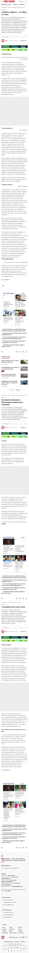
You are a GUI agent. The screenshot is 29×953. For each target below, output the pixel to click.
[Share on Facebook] (8, 950)
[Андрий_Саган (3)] (6, 53)
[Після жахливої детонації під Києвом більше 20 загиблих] (24, 376)
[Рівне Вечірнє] (11, 1)
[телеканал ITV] (2, 371)
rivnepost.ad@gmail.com (17, 886)
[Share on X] (11, 950)
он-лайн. (3, 523)
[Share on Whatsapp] (14, 950)
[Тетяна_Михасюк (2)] (6, 128)
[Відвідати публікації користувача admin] (2, 40)
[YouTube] (23, 937)
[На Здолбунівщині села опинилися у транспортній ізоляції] (24, 369)
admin (6, 40)
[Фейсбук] (19, 937)
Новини (4, 9)
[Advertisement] (14, 111)
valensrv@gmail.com (5, 878)
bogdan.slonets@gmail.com (7, 881)
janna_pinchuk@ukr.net (6, 884)
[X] (21, 937)
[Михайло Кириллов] (6, 184)
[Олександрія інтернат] (7, 258)
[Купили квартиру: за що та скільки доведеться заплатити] (24, 362)
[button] (2, 1)
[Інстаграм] (25, 937)
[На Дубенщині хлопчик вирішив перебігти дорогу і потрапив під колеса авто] (24, 382)
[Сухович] (4, 440)
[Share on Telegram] (17, 950)
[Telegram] (27, 937)
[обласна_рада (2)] (6, 644)
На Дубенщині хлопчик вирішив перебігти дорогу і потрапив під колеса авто (9, 383)
